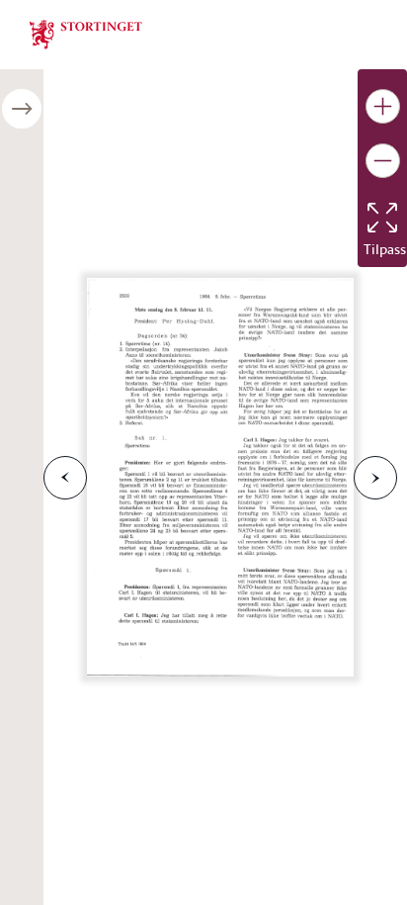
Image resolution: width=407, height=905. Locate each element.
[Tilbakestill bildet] (382, 217)
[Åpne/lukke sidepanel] (21, 109)
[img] (86, 33)
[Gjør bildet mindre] (383, 160)
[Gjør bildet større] (383, 106)
